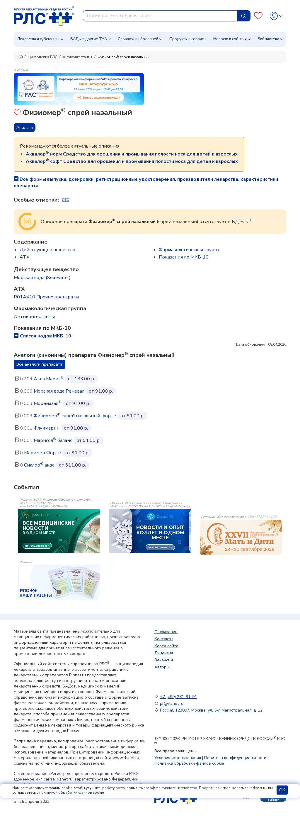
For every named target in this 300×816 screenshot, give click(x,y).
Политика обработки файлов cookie (189, 763)
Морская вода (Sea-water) (42, 277)
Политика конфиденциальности (235, 758)
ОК (282, 790)
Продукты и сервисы (187, 39)
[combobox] (160, 15)
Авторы (161, 667)
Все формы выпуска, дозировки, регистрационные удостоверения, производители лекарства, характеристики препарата (146, 182)
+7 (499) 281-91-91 (178, 697)
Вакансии (163, 660)
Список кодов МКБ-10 (45, 336)
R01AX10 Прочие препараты (46, 297)
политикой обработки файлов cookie (71, 792)
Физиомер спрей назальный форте (75, 416)
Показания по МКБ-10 (184, 257)
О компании (166, 632)
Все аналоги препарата (39, 364)
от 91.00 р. (101, 391)
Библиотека (268, 39)
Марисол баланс (53, 440)
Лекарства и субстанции (38, 39)
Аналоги (24, 127)
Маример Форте (42, 453)
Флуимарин (46, 428)
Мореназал (48, 403)
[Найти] (243, 15)
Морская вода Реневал (59, 391)
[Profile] (276, 16)
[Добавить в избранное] (17, 113)
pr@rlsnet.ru (171, 703)
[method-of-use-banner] (79, 88)
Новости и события (230, 39)
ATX (24, 257)
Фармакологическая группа (189, 249)
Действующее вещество (47, 249)
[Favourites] (258, 16)
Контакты (163, 639)
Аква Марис (49, 379)
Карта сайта (166, 646)
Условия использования (177, 758)
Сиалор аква (39, 465)
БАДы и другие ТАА (88, 39)
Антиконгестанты (77, 57)
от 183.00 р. (81, 379)
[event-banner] (241, 537)
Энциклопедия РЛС (40, 57)
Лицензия (163, 653)
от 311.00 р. (72, 465)
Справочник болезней (138, 39)
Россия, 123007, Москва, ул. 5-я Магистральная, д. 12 (211, 710)
